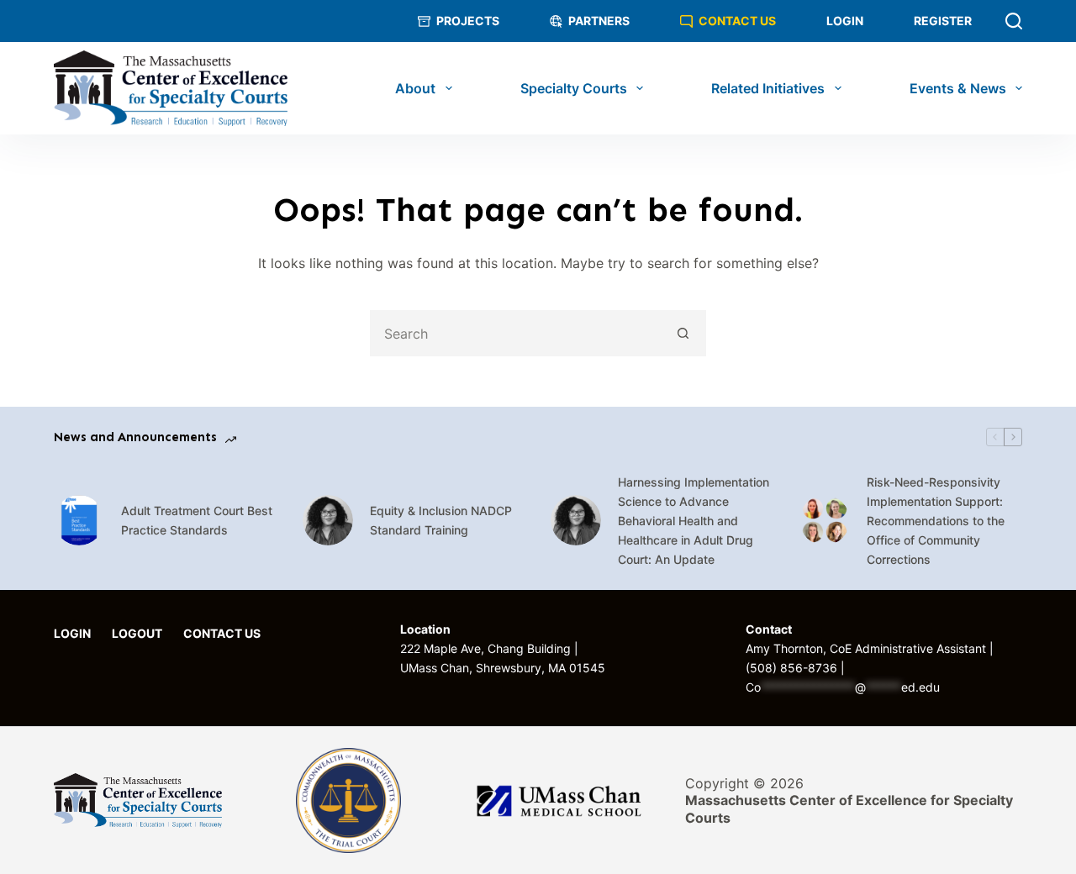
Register (943, 20)
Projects (467, 20)
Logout (137, 634)
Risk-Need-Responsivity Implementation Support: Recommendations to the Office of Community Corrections (936, 520)
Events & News (958, 88)
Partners (599, 20)
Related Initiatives (768, 88)
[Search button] (683, 333)
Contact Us (737, 20)
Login (844, 20)
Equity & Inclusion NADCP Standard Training (441, 520)
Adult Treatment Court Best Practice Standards (196, 520)
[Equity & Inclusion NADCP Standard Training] (328, 520)
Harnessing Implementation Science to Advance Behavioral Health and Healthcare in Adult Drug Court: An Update (693, 520)
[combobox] (517, 333)
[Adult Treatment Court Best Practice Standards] (79, 520)
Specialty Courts (573, 88)
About (415, 88)
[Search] (1013, 21)
